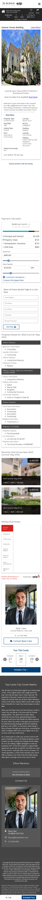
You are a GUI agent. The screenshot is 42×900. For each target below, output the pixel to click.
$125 (37, 243)
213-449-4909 (22, 636)
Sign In (28, 289)
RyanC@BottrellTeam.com (18, 838)
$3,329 (36, 236)
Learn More (35, 27)
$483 (37, 247)
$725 (37, 240)
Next (37, 659)
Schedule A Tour (20, 670)
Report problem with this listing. (21, 164)
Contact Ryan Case (22, 641)
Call (9, 897)
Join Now (9, 327)
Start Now (33, 97)
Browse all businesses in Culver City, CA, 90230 (10, 578)
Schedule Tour (29, 897)
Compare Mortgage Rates (13, 280)
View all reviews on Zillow (21, 774)
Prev (5, 659)
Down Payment (8, 264)
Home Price (6, 252)
